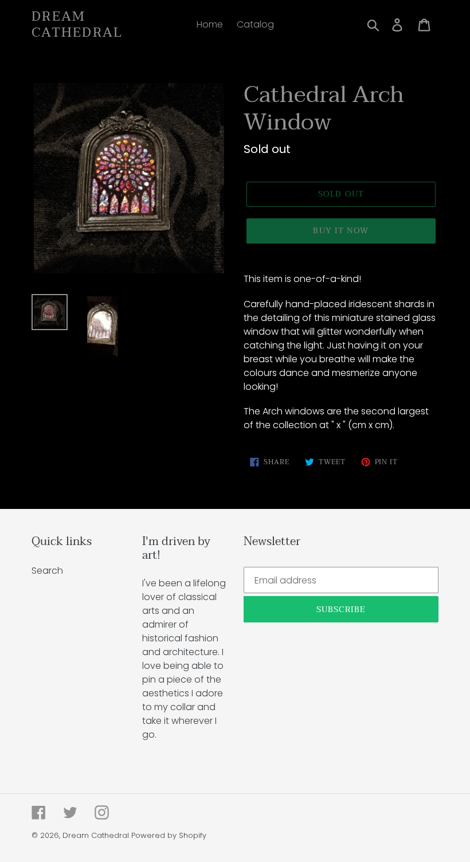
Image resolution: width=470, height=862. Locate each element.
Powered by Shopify (168, 835)
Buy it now (341, 230)
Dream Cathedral (77, 24)
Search (47, 570)
